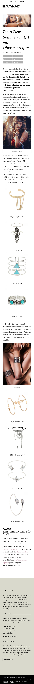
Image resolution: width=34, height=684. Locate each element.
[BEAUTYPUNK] (11, 6)
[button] (8, 56)
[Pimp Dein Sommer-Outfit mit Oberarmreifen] (17, 21)
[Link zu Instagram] (30, 679)
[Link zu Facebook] (27, 679)
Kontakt (22, 1)
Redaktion (18, 52)
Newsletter (13, 1)
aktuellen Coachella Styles (12, 549)
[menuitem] (13, 1)
